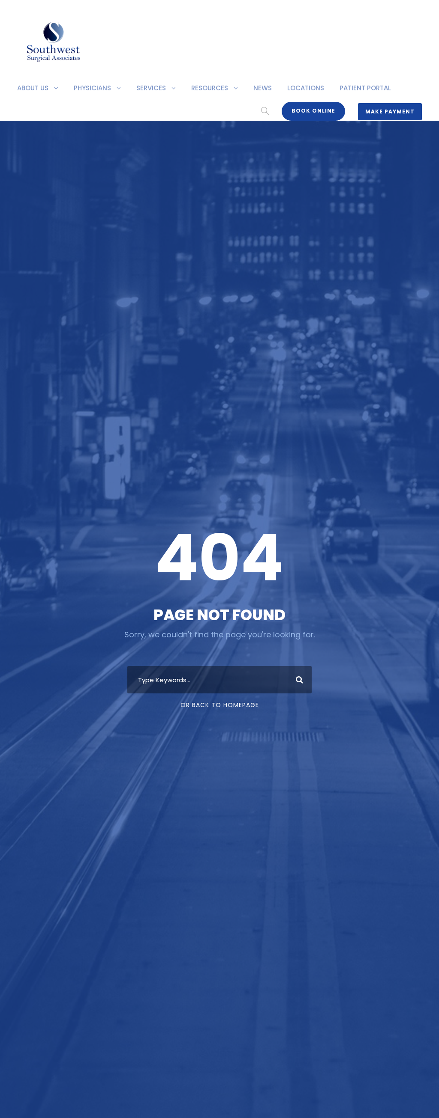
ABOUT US (32, 87)
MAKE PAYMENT (390, 111)
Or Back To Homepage (219, 705)
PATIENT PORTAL (365, 87)
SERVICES (151, 87)
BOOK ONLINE (313, 110)
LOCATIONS (305, 87)
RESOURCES (209, 87)
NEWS (262, 87)
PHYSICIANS (92, 87)
